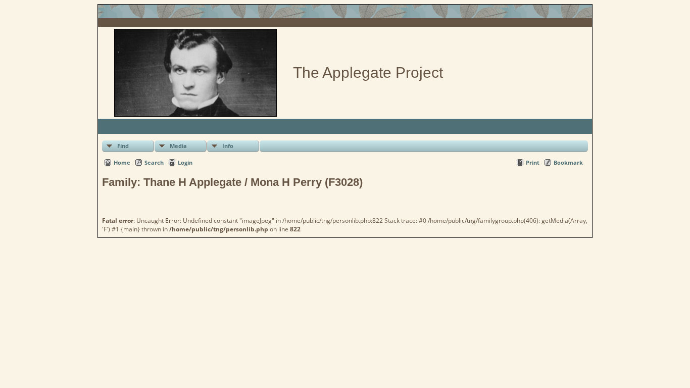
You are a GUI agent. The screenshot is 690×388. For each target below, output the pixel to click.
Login (185, 162)
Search (154, 162)
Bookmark (568, 162)
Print (532, 162)
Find (123, 146)
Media (178, 146)
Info (227, 146)
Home (122, 162)
